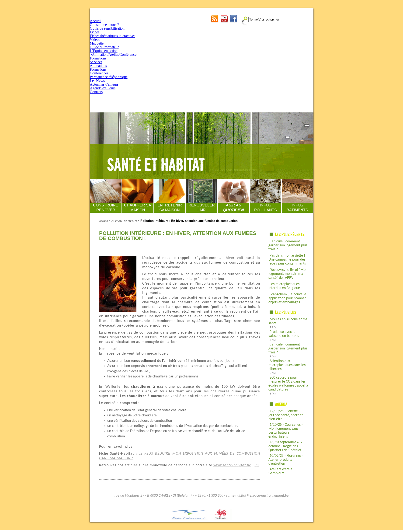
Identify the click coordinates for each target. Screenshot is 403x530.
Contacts (96, 92)
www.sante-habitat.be (232, 465)
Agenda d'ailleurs (102, 88)
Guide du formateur (104, 47)
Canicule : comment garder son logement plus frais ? (287, 245)
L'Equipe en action (104, 51)
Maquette (97, 43)
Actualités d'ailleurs (104, 84)
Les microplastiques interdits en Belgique (284, 286)
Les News (97, 81)
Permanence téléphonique (109, 77)
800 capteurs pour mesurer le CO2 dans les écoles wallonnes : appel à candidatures (288, 383)
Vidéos (95, 40)
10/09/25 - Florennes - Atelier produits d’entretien (285, 460)
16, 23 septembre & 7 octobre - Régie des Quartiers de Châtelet (285, 446)
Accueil (95, 21)
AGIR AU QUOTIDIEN (233, 207)
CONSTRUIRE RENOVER (105, 207)
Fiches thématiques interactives (112, 36)
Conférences (99, 73)
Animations (98, 66)
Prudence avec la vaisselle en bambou (283, 334)
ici (257, 465)
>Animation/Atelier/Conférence (113, 54)
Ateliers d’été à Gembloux (280, 471)
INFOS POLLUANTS (265, 207)
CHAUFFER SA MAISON (137, 207)
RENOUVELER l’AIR (201, 207)
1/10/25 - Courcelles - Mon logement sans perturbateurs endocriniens (285, 431)
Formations (98, 58)
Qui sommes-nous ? (104, 25)
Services (96, 62)
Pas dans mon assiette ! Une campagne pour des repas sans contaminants (287, 259)
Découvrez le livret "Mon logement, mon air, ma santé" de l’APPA (287, 274)
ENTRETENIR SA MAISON (169, 207)
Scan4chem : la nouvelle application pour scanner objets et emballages (287, 298)
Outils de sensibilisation (107, 28)
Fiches (94, 32)
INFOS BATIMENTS (297, 207)
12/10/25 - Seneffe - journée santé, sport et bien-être (285, 415)
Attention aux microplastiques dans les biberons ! (287, 365)
